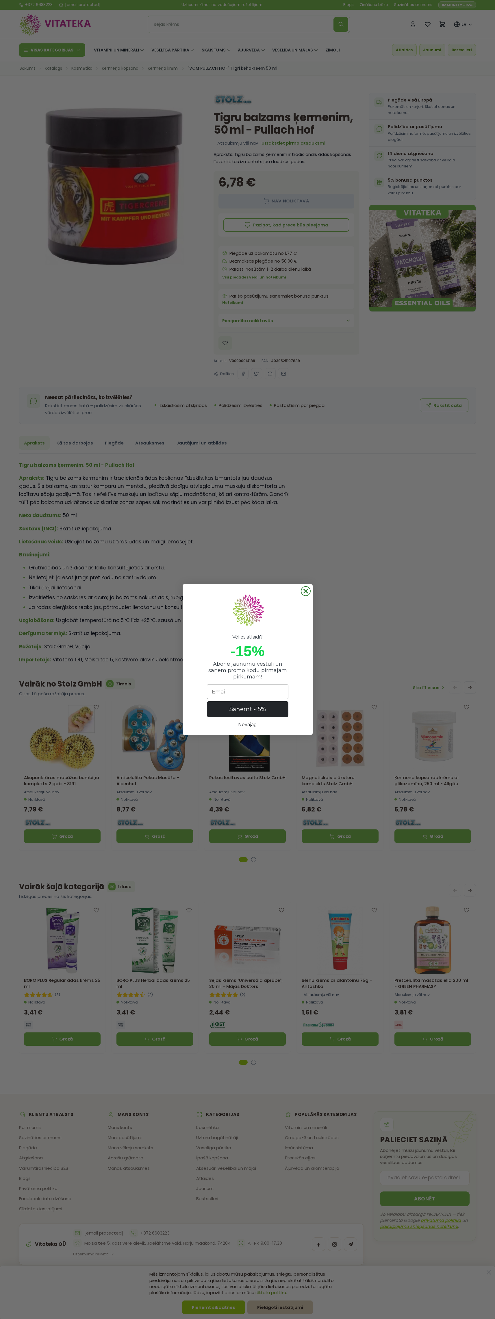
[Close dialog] (305, 591)
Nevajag (247, 724)
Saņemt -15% (247, 709)
